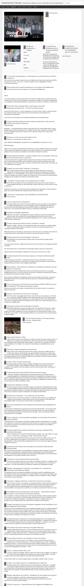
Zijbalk (24, 7)
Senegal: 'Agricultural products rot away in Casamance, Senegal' (26, 223)
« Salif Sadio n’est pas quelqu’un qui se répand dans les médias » (26, 181)
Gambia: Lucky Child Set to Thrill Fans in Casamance (22, 294)
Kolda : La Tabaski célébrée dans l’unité (18, 551)
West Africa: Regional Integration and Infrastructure (22, 349)
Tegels (8, 7)
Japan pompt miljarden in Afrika (16, 337)
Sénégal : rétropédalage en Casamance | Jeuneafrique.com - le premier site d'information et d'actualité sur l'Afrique (29, 469)
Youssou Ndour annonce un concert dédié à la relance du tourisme (26, 538)
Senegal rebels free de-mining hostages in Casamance (23, 237)
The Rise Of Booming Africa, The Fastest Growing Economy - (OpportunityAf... (40, 319)
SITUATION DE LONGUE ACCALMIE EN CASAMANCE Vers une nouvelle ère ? (71, 50)
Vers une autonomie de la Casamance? (18, 202)
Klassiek (3, 7)
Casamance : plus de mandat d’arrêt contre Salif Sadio (23, 459)
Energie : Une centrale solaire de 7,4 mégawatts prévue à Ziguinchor (27, 563)
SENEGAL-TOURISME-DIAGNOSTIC (18, 213)
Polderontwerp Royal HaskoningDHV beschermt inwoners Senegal (26, 372)
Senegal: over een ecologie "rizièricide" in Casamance (23, 168)
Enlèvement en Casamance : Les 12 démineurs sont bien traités (25, 396)
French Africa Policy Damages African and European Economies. (26, 106)
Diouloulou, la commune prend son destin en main (21, 137)
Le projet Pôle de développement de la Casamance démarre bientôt (52, 49)
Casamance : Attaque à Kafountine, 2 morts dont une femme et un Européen (29, 481)
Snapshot (29, 7)
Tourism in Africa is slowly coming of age (19, 362)
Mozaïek (19, 7)
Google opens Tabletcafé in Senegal (17, 385)
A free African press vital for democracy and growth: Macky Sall (25, 527)
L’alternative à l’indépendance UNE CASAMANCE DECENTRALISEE (27, 195)
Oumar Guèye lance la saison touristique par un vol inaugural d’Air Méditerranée (30, 87)
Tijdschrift (13, 7)
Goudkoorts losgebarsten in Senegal (30, 48)
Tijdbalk (35, 7)
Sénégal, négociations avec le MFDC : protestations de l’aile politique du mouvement (31, 575)
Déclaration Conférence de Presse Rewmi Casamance (23, 306)
